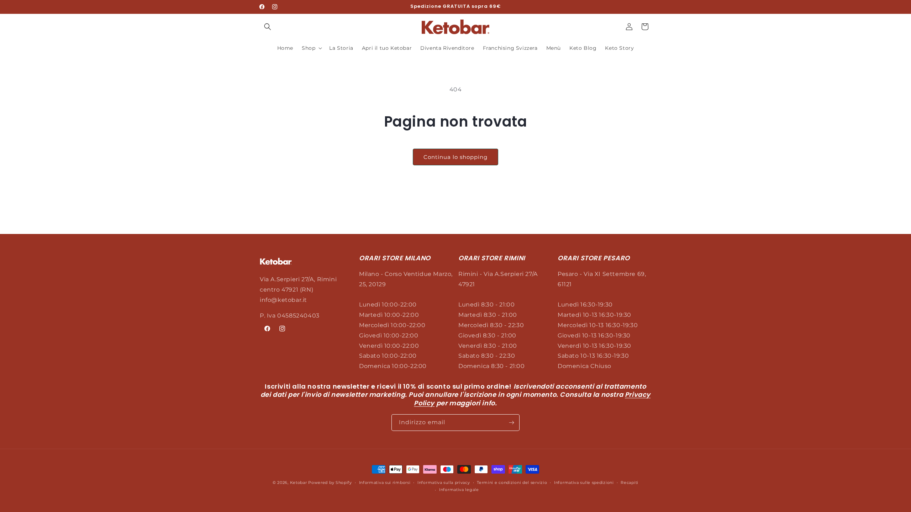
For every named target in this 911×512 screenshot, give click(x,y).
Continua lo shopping (455, 157)
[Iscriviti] (511, 422)
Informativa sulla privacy (443, 482)
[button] (267, 26)
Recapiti (629, 482)
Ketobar (299, 482)
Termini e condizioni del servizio (512, 482)
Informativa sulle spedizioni (584, 482)
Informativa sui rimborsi (385, 482)
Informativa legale (459, 489)
